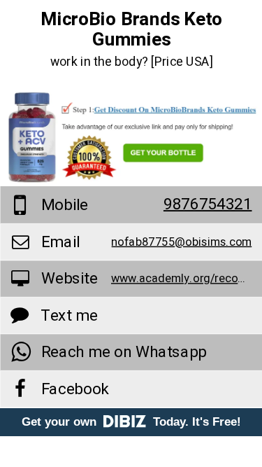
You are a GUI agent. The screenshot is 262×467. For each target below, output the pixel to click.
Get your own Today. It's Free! (131, 421)
